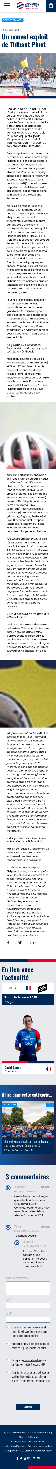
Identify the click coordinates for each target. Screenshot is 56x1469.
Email (9, 1313)
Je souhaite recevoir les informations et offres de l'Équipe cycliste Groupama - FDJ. (30, 1348)
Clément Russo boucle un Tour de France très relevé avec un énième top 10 (26, 1143)
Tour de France (12, 20)
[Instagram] (29, 1458)
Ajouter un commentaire (17, 1278)
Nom (8, 1299)
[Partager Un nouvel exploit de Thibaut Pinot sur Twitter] (23, 942)
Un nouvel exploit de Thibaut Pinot (25, 40)
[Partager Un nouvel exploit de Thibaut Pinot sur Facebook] (11, 942)
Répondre (45, 1187)
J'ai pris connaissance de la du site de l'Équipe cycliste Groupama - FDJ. (31, 1376)
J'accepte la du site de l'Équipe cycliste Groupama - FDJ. (30, 1362)
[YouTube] (25, 1458)
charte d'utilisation (32, 1360)
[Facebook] (17, 1458)
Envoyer (28, 1407)
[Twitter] (21, 1458)
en (38, 1458)
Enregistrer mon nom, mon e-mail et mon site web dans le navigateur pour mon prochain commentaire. (29, 1331)
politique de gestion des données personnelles (30, 1374)
